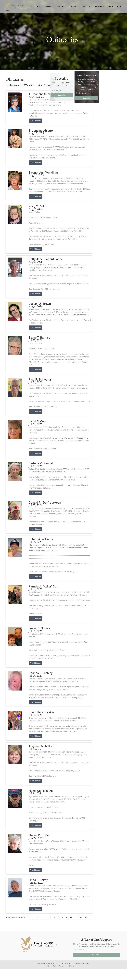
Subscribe (62, 95)
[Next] (91, 917)
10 (71, 917)
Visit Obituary (35, 121)
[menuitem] (35, 6)
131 (80, 917)
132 (86, 917)
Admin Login (75, 966)
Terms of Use (64, 966)
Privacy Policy (52, 966)
